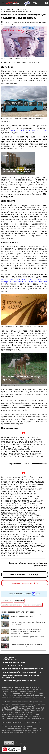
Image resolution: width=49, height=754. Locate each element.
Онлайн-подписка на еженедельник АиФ (22, 669)
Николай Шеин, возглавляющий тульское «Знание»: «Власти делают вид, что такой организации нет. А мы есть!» (26, 631)
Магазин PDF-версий (12, 666)
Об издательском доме (13, 662)
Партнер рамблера (21, 743)
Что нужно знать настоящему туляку (21, 378)
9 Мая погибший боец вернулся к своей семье (27, 637)
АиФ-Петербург (25, 58)
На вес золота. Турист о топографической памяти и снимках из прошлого (26, 616)
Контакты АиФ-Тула (31, 672)
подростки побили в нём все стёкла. (28, 130)
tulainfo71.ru (27, 326)
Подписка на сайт (11, 672)
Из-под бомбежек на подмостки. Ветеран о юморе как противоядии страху (26, 645)
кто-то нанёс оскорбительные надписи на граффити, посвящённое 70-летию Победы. (24, 280)
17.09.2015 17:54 (7, 9)
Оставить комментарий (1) (25, 583)
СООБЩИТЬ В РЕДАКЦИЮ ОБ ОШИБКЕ (19, 681)
